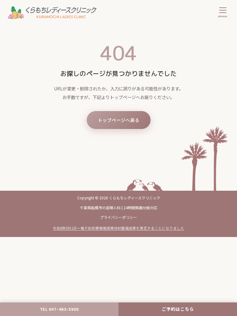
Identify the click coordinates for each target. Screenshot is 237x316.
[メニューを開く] (223, 12)
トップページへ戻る (118, 120)
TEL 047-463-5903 (59, 309)
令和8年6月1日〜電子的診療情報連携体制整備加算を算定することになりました (118, 228)
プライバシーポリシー (118, 217)
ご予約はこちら (178, 309)
